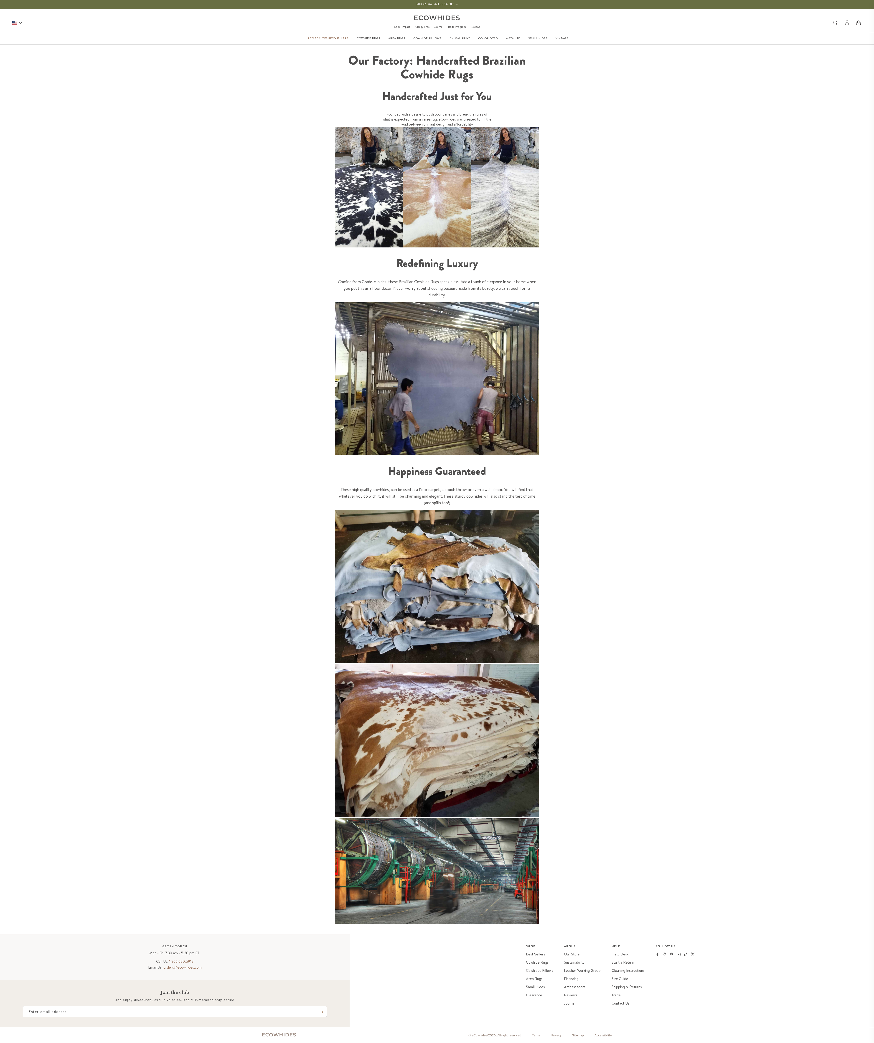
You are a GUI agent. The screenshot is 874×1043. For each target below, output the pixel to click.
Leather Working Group (582, 970)
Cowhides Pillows (539, 970)
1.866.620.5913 (181, 961)
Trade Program (457, 27)
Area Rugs (534, 979)
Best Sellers (535, 954)
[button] (859, 23)
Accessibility (603, 1035)
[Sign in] (847, 23)
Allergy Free (422, 27)
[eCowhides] (437, 17)
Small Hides (535, 987)
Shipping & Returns (627, 987)
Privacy (556, 1035)
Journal (438, 27)
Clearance (534, 995)
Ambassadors (574, 987)
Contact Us (620, 1003)
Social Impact (402, 27)
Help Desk (620, 954)
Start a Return (623, 962)
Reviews (475, 27)
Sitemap (578, 1035)
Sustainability (574, 962)
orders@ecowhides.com (182, 967)
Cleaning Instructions (628, 970)
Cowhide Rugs (537, 962)
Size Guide (620, 979)
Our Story (572, 954)
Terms (536, 1035)
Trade (616, 995)
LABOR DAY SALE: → (437, 4)
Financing (571, 979)
